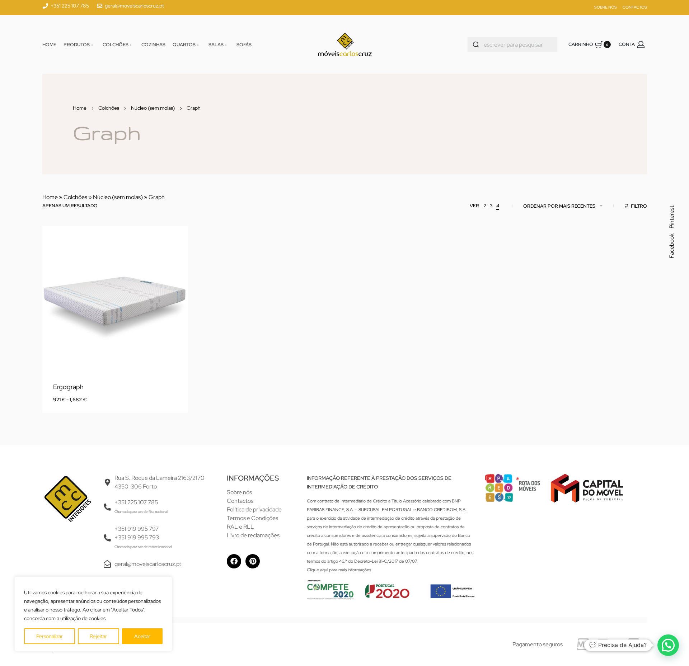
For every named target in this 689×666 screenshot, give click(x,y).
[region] (93, 614)
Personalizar (49, 636)
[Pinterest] (252, 561)
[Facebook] (234, 561)
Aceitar (142, 636)
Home (79, 108)
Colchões (108, 108)
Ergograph (68, 387)
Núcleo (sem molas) (153, 108)
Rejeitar (98, 636)
